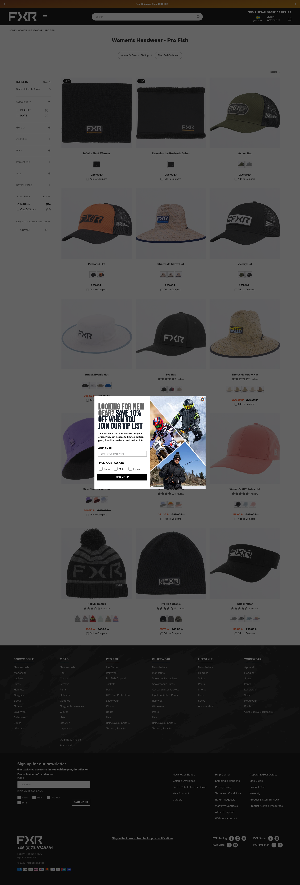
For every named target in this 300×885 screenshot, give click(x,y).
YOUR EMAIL (105, 448)
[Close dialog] (202, 399)
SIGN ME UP (122, 477)
